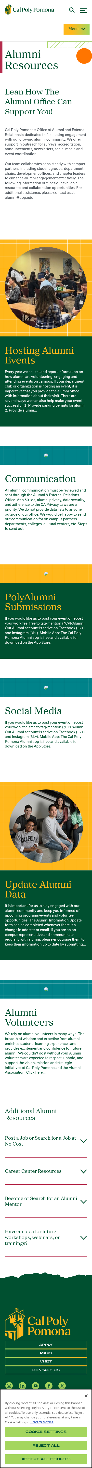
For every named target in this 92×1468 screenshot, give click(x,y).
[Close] (86, 1395)
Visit (46, 1361)
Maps (46, 1353)
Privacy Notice (41, 1422)
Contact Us (46, 1370)
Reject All (45, 1445)
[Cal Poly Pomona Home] (29, 9)
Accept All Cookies (46, 1459)
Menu (73, 29)
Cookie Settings (46, 1432)
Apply (46, 1345)
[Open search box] (72, 9)
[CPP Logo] (38, 1324)
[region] (46, 1428)
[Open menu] (83, 9)
